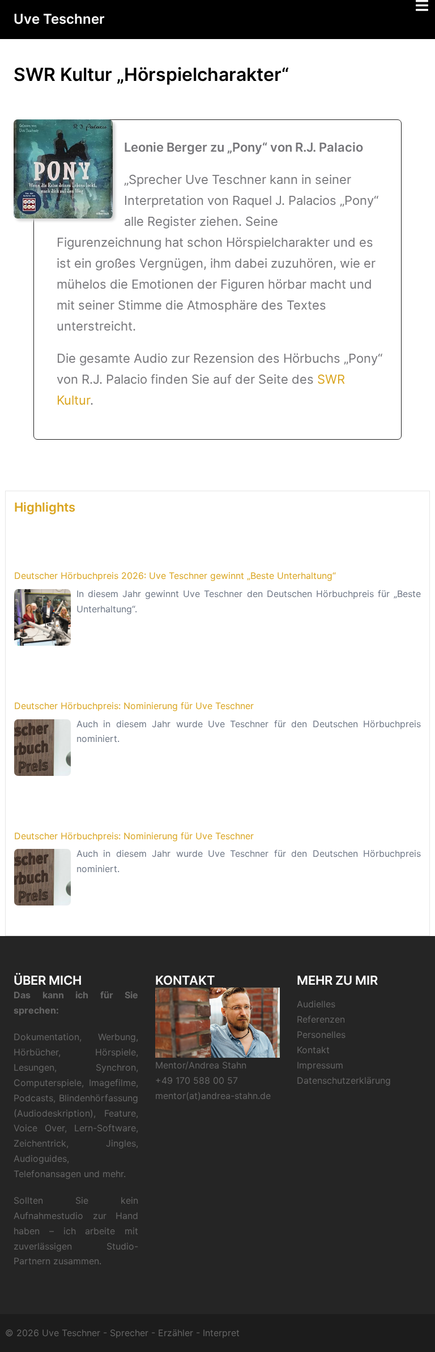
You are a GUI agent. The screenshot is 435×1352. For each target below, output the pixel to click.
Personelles (321, 1034)
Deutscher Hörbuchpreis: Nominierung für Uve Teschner (134, 705)
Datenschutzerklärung (344, 1080)
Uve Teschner (59, 19)
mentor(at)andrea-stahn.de (213, 1095)
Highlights (44, 507)
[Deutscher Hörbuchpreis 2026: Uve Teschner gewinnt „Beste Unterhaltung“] (42, 617)
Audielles (316, 1004)
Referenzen (321, 1019)
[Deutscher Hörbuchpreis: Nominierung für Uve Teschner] (42, 747)
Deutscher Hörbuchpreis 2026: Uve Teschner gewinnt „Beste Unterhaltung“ (175, 575)
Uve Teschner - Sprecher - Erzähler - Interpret (141, 1332)
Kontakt (313, 1049)
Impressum (320, 1065)
